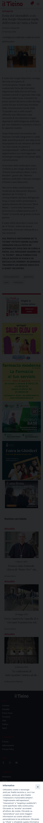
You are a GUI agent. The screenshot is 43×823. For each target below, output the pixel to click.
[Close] (37, 786)
